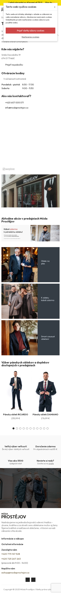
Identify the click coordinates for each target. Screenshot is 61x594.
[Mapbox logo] (8, 169)
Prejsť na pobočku (14, 64)
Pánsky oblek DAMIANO (45, 414)
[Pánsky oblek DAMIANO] (45, 390)
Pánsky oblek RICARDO (15, 414)
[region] (30, 143)
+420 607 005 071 (14, 102)
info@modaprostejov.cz (16, 107)
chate (51, 463)
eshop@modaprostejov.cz (15, 572)
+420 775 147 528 (10, 553)
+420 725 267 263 (11, 558)
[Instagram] (33, 580)
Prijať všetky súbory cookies (30, 30)
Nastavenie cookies (30, 37)
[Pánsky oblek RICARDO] (15, 390)
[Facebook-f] (28, 580)
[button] (13, 428)
